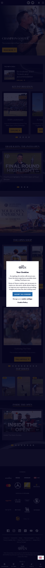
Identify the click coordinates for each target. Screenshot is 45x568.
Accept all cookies (22, 294)
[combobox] (41, 558)
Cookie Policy (22, 302)
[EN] (41, 558)
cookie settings (26, 299)
